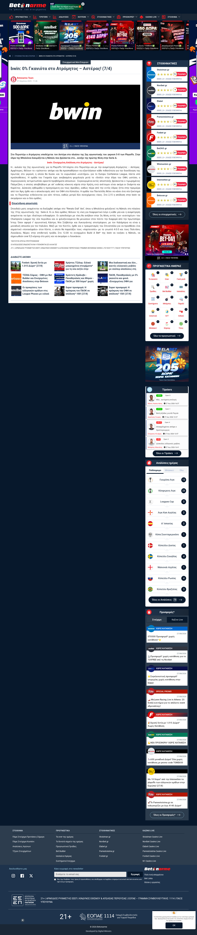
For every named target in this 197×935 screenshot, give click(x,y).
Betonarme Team (25, 78)
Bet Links (148, 878)
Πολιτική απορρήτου (154, 874)
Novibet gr (162, 85)
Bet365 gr (162, 148)
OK (174, 925)
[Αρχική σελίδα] (10, 56)
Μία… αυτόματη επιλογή (166, 400)
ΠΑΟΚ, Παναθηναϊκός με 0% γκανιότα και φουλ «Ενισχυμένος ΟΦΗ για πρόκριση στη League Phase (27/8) (124, 278)
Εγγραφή (135, 874)
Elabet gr (103, 846)
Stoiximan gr (163, 69)
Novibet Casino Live (151, 841)
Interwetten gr (163, 179)
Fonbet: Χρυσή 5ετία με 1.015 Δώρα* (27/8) (34, 264)
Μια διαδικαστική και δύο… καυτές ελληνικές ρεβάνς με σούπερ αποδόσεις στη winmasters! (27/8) (123, 266)
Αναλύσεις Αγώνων (22, 846)
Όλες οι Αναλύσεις (164, 599)
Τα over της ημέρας (65, 837)
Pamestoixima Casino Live (154, 851)
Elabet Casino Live (151, 846)
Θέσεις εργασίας (152, 882)
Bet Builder (61, 851)
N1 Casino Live (149, 861)
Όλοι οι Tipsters (164, 453)
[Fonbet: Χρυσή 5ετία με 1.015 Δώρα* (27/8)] (16, 266)
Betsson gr (162, 195)
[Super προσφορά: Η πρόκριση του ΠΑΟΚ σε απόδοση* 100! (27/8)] (59, 291)
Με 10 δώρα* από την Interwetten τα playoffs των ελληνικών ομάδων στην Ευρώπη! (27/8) (166, 782)
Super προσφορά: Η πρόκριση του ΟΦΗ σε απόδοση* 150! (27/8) (120, 290)
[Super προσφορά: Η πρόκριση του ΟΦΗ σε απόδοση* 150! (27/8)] (103, 291)
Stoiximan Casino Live (152, 837)
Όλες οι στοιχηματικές (165, 214)
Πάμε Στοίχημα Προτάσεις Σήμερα (28, 837)
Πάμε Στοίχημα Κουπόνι (23, 841)
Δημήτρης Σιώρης (154, 417)
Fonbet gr (161, 132)
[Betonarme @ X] (31, 876)
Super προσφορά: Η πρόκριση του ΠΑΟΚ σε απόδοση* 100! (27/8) (78, 290)
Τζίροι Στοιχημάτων (22, 851)
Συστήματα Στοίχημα (65, 861)
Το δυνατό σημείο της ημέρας (69, 841)
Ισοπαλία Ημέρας (64, 856)
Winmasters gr (164, 164)
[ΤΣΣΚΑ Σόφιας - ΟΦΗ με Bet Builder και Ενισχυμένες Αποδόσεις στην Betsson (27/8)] (16, 279)
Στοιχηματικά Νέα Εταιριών (75, 62)
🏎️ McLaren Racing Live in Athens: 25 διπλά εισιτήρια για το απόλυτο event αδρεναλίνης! (166, 702)
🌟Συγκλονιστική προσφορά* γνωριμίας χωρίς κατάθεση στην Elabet (164, 679)
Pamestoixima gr (165, 117)
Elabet (160, 101)
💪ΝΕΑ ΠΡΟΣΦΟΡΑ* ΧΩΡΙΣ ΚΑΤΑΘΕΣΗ (167, 742)
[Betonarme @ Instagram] (13, 876)
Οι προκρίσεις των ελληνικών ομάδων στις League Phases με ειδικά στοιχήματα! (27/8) (35, 290)
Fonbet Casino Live (151, 856)
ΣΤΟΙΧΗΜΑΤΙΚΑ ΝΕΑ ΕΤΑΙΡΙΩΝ (25, 56)
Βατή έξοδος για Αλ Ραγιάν (167, 413)
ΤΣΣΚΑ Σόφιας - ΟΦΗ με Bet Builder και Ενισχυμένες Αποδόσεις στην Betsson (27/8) (37, 278)
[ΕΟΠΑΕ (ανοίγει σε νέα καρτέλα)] (108, 916)
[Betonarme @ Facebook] (22, 876)
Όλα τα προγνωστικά (165, 335)
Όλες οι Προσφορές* (165, 815)
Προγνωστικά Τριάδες (66, 846)
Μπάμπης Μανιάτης (155, 447)
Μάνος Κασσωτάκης (155, 403)
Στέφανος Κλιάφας (155, 434)
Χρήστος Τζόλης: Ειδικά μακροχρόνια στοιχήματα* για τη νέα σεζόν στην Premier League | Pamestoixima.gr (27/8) (79, 266)
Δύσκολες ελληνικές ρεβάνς (168, 444)
